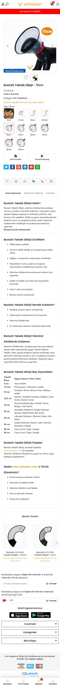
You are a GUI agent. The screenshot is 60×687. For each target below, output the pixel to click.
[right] (56, 543)
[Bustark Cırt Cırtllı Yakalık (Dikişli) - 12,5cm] (15, 536)
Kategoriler (30, 632)
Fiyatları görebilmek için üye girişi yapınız (24, 102)
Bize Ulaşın (30, 640)
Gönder (53, 583)
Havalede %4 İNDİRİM (30, 11)
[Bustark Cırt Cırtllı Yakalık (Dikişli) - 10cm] (45, 536)
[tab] (13, 193)
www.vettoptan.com (13, 450)
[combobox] (5, 600)
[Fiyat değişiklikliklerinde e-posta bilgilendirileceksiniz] (34, 181)
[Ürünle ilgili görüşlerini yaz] (25, 181)
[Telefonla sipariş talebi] (43, 181)
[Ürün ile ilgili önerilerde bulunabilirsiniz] (51, 181)
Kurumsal (30, 624)
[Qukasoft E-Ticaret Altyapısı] (30, 674)
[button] (8, 46)
